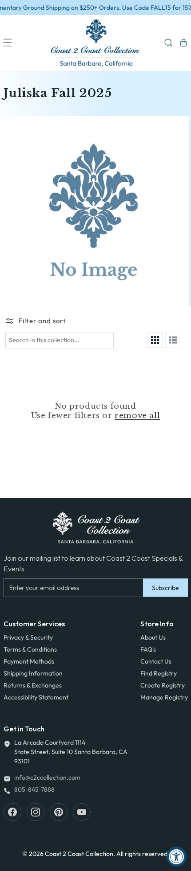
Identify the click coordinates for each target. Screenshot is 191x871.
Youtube (82, 812)
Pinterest (59, 812)
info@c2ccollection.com (47, 777)
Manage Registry (164, 697)
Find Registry (158, 673)
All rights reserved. (142, 854)
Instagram (35, 812)
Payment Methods (29, 661)
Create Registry (162, 685)
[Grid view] (155, 340)
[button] (7, 42)
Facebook (12, 812)
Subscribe (165, 588)
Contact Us (155, 661)
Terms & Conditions (30, 649)
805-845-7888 (34, 789)
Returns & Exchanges (33, 685)
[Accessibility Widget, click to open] (177, 857)
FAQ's (148, 649)
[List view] (173, 340)
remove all (137, 415)
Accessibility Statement (36, 697)
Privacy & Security (28, 637)
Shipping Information (33, 673)
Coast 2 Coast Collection (79, 854)
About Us (153, 637)
